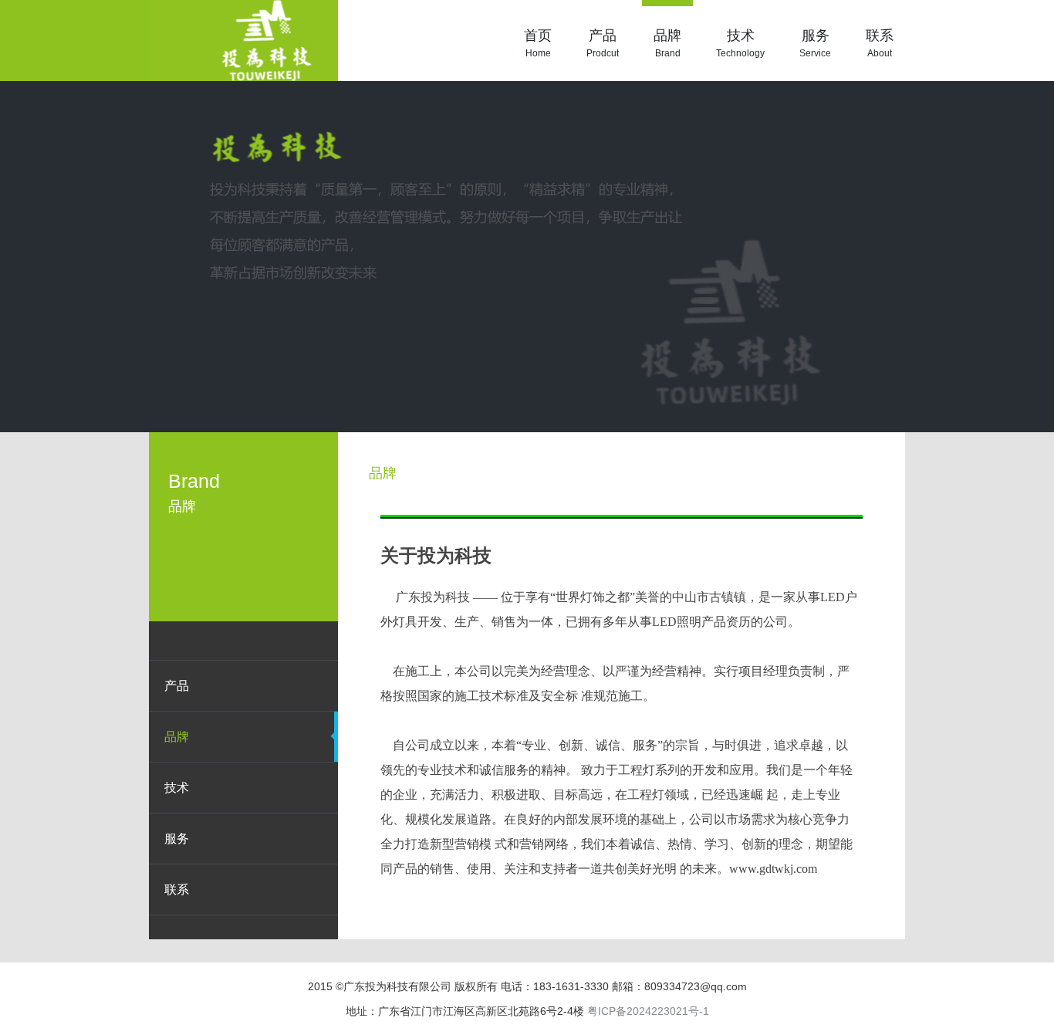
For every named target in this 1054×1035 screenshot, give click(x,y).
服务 (815, 43)
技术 (740, 43)
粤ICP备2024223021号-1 (648, 1011)
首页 (538, 43)
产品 (602, 43)
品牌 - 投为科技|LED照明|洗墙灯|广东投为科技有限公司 (243, 40)
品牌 (667, 43)
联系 (880, 43)
